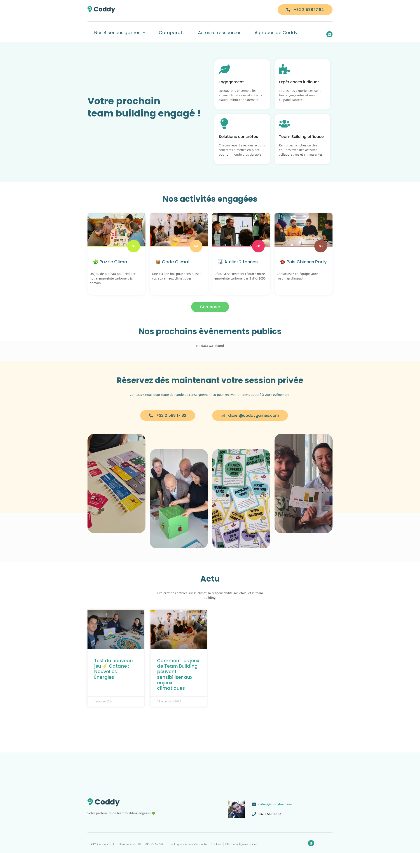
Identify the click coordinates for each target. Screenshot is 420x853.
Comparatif (172, 33)
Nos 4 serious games (117, 33)
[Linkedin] (329, 34)
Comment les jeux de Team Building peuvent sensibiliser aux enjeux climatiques (178, 674)
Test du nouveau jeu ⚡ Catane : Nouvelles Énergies (113, 668)
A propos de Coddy (276, 33)
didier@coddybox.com (275, 804)
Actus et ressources (220, 33)
